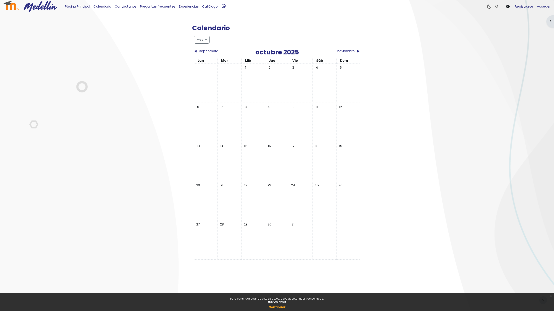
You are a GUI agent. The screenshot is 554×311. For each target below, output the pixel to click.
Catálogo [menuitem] (210, 6)
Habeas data (277, 301)
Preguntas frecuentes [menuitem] (158, 6)
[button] (497, 6)
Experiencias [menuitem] (189, 6)
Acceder (544, 6)
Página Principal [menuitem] (77, 6)
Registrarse (524, 6)
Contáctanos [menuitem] (126, 6)
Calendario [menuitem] (102, 6)
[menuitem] (223, 6)
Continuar (277, 307)
